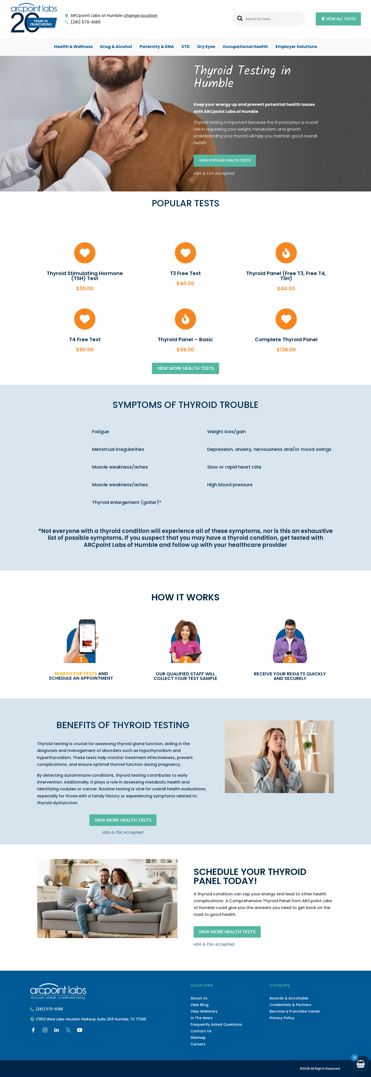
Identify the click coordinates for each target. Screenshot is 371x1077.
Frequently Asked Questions (216, 1024)
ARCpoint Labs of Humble (96, 15)
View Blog (199, 1004)
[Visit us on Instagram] (45, 1031)
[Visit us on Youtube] (80, 1031)
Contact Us (201, 1031)
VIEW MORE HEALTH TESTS (185, 368)
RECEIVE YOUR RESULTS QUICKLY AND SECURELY (290, 676)
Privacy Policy (282, 1017)
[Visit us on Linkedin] (57, 1031)
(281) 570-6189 (85, 22)
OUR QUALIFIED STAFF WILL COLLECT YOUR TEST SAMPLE (185, 676)
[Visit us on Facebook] (33, 1031)
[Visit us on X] (68, 1031)
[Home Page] (34, 19)
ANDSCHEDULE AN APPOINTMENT (81, 675)
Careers (198, 1044)
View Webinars (204, 1011)
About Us (199, 998)
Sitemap (198, 1037)
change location (140, 15)
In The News (202, 1017)
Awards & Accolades (289, 998)
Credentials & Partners (290, 1004)
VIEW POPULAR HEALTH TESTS (224, 160)
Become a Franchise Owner (295, 1011)
